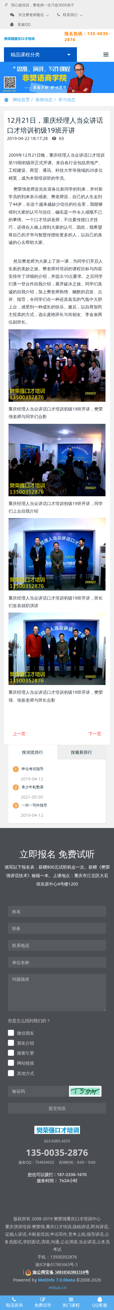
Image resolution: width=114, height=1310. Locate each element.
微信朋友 (25, 1033)
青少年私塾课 (32, 787)
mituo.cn (58, 1287)
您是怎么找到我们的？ (29, 1020)
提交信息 (57, 1108)
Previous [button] (3, 78)
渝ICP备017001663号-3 (56, 1264)
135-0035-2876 (57, 1152)
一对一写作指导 (34, 805)
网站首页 (21, 99)
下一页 (94, 733)
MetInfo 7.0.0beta (56, 1280)
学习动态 (66, 99)
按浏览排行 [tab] (32, 752)
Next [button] (111, 78)
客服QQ (24, 24)
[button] (85, 1091)
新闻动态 (44, 99)
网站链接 (25, 1063)
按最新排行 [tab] (81, 752)
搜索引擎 (25, 1053)
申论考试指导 (32, 768)
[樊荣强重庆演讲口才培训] (19, 38)
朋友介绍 (25, 1043)
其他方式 (25, 1073)
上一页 (19, 733)
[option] (57, 77)
